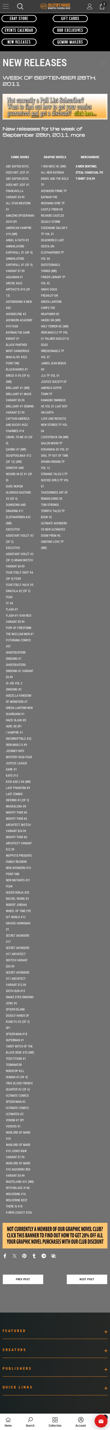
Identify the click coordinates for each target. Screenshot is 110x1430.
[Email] (53, 1255)
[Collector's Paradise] (19, 18)
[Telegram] (43, 1255)
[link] (30, 1422)
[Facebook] (5, 1255)
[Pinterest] (24, 1255)
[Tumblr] (34, 1255)
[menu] (6, 6)
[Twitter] (14, 1255)
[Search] (20, 6)
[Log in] (90, 6)
